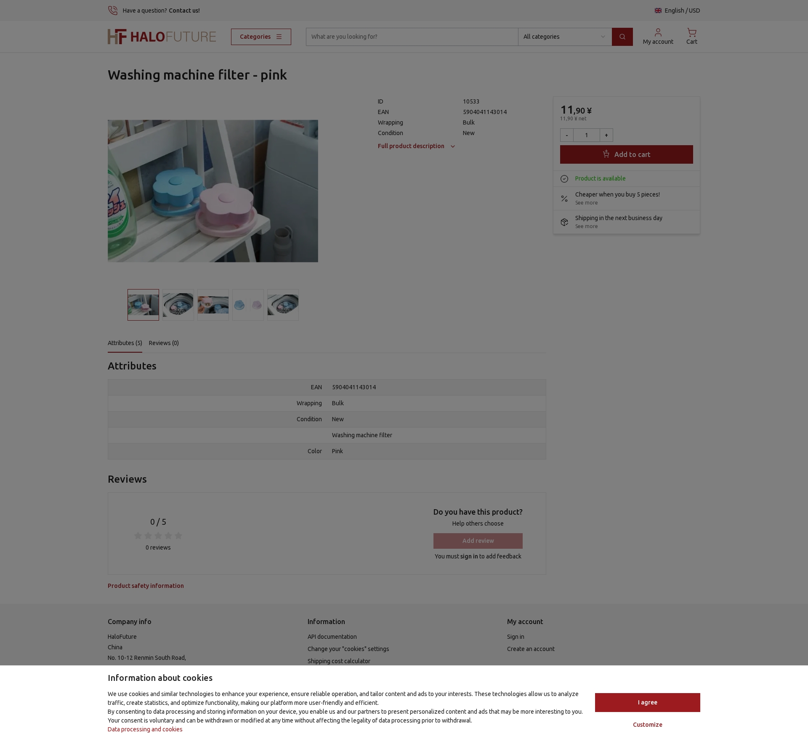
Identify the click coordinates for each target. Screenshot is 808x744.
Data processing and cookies (145, 729)
